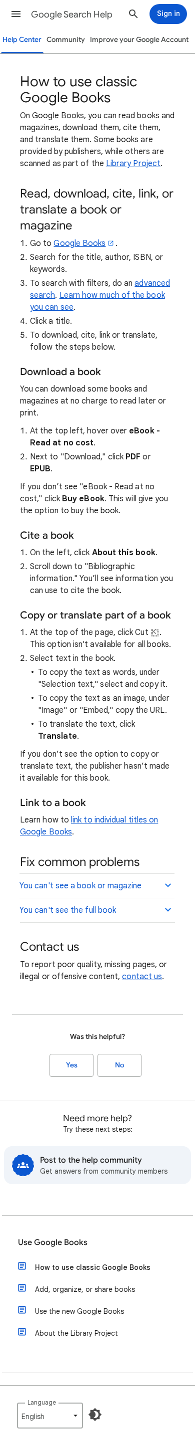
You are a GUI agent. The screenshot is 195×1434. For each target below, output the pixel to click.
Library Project (133, 164)
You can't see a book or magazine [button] (81, 886)
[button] (16, 14)
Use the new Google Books (79, 1311)
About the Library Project (76, 1333)
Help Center (22, 39)
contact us (142, 977)
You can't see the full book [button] (68, 910)
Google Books (80, 243)
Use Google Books (53, 1242)
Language (42, 1402)
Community (65, 39)
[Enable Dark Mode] (95, 1415)
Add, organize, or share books (85, 1289)
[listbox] (50, 1416)
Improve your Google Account (139, 39)
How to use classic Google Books (92, 1267)
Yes (72, 1065)
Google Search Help (71, 14)
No (119, 1065)
